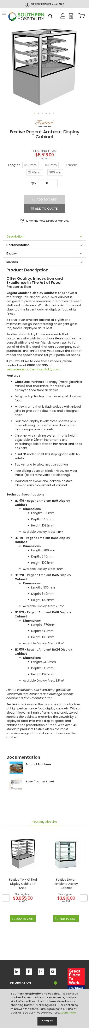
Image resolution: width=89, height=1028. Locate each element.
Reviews (12, 262)
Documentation (18, 245)
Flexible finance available (47, 4)
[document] (45, 1009)
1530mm (50, 165)
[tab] (44, 236)
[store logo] (26, 17)
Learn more (68, 1013)
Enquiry (11, 253)
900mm (55, 172)
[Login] (63, 18)
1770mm (71, 165)
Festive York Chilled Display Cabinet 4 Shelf (23, 884)
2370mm (34, 172)
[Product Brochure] (28, 773)
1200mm (30, 165)
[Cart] (80, 16)
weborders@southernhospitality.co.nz (33, 369)
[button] (35, 114)
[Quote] (71, 18)
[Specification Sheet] (30, 790)
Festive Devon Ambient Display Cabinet (66, 884)
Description (15, 236)
